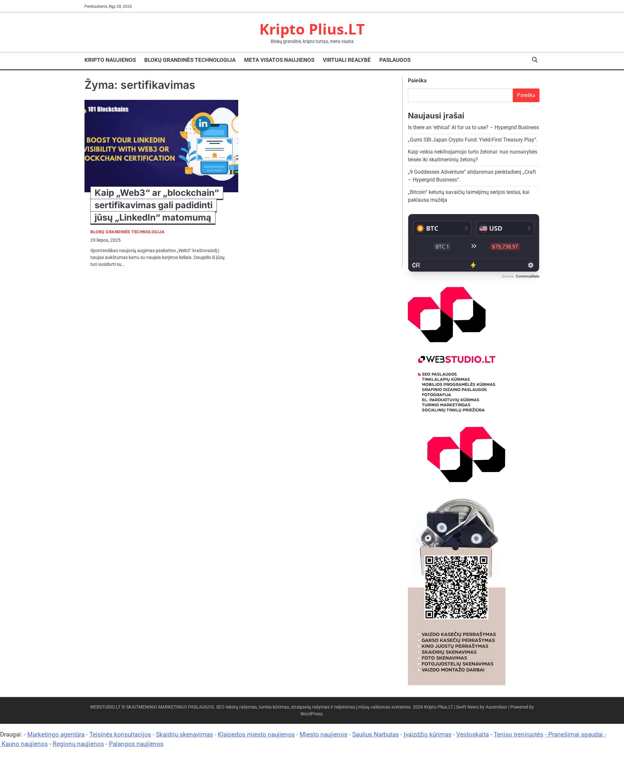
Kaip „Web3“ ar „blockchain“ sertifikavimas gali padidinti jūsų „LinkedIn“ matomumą (157, 205)
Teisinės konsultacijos (120, 734)
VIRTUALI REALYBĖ (347, 60)
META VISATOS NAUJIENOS (279, 60)
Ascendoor (496, 707)
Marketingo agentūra (55, 734)
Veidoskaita (472, 734)
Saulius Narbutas (375, 734)
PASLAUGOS (394, 60)
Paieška (417, 80)
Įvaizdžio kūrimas (427, 734)
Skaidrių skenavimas (184, 734)
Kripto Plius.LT (312, 29)
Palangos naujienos (136, 744)
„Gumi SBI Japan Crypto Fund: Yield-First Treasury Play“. (473, 140)
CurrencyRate (528, 276)
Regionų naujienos (78, 744)
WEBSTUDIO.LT (105, 707)
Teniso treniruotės (518, 734)
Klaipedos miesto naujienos (256, 734)
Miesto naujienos (323, 734)
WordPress (311, 713)
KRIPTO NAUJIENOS (110, 60)
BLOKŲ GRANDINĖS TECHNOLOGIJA (190, 60)
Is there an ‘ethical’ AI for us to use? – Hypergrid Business (473, 127)
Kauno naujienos (25, 744)
